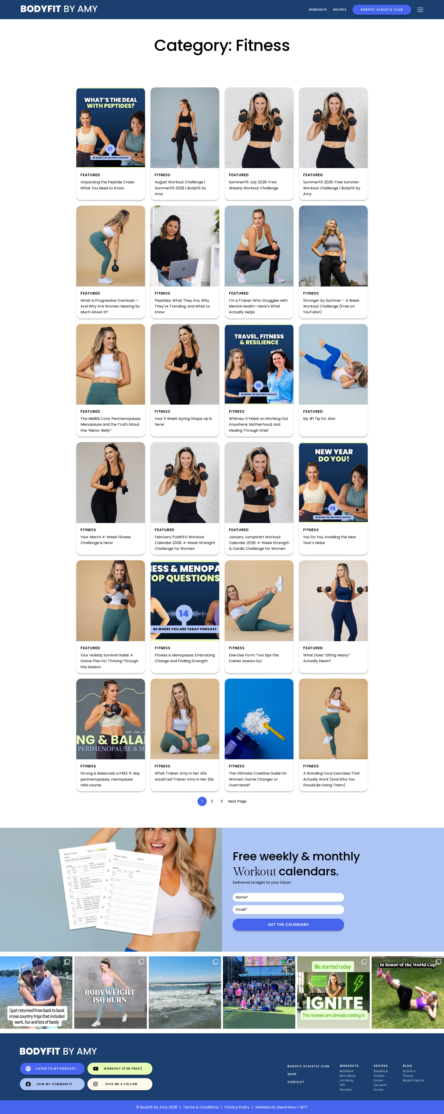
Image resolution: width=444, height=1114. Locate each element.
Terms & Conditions (201, 1107)
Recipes (381, 1066)
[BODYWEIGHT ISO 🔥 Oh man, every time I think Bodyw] (110, 992)
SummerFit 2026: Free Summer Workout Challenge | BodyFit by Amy (331, 188)
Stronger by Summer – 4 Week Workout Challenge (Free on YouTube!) (331, 306)
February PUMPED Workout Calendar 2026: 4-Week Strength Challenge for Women (185, 542)
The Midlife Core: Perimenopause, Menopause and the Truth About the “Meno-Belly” (110, 424)
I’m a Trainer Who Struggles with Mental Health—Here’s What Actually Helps (258, 306)
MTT (304, 1107)
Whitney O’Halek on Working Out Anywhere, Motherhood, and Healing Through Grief (258, 424)
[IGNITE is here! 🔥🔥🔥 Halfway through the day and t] (333, 992)
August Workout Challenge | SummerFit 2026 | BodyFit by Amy (180, 188)
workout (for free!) (123, 1069)
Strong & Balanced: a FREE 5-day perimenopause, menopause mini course (110, 779)
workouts (349, 1066)
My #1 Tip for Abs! (319, 418)
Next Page (237, 801)
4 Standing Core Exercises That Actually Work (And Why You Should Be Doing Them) (331, 779)
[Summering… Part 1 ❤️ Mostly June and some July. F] (185, 992)
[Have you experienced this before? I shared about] (36, 992)
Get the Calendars (288, 924)
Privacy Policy (237, 1107)
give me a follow (121, 1084)
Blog (407, 1066)
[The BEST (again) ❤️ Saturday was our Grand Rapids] (259, 992)
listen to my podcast (55, 1069)
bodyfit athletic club (382, 10)
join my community (54, 1084)
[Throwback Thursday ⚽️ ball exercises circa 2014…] (408, 992)
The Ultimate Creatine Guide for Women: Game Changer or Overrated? (258, 779)
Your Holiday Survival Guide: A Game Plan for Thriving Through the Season (109, 661)
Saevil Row (286, 1107)
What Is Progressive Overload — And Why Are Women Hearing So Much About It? (110, 306)
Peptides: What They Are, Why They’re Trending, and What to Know (182, 306)
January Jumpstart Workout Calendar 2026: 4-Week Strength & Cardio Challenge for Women (259, 542)
